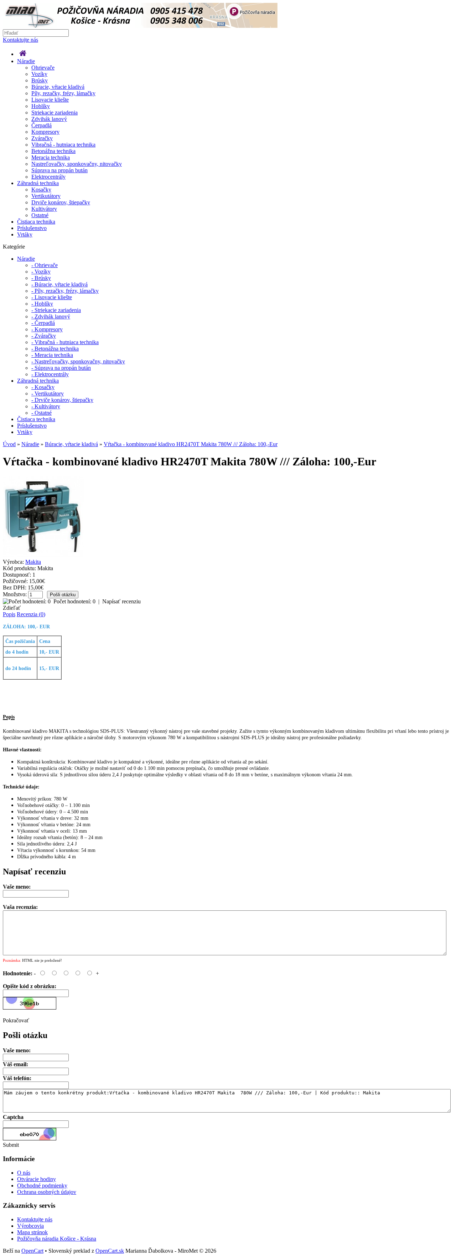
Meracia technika (50, 157)
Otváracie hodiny (36, 1179)
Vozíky (39, 74)
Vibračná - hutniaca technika (63, 145)
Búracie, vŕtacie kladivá (57, 87)
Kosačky (41, 189)
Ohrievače (43, 68)
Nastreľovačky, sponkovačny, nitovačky (76, 164)
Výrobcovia (30, 1226)
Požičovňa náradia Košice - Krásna (56, 1239)
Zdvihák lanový (49, 119)
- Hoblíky (42, 304)
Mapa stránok (32, 1232)
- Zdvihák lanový (50, 316)
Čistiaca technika (36, 222)
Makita (33, 562)
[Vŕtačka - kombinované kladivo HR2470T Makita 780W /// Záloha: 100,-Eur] (43, 555)
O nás (23, 1173)
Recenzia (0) (31, 614)
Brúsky (39, 80)
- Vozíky (41, 272)
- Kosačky (43, 387)
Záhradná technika (38, 183)
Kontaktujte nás (20, 40)
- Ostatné (41, 413)
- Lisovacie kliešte (51, 297)
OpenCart (32, 1251)
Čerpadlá (41, 125)
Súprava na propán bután (59, 170)
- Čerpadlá (43, 323)
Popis (9, 614)
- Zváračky (43, 336)
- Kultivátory (45, 406)
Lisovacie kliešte (50, 100)
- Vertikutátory (47, 393)
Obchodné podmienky (42, 1185)
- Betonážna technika (55, 349)
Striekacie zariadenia (54, 112)
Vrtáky (24, 234)
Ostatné (39, 215)
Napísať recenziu (121, 601)
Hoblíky (40, 106)
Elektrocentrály (48, 177)
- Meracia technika (52, 355)
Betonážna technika (53, 151)
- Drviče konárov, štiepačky (62, 400)
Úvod (9, 444)
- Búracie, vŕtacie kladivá (59, 284)
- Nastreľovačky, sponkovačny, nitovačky (78, 361)
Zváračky (42, 138)
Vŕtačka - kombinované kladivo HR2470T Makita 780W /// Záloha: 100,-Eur (191, 444)
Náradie (26, 61)
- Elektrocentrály (50, 374)
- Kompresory (47, 329)
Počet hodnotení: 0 (74, 601)
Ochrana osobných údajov (46, 1192)
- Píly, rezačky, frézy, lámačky (65, 291)
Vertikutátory (46, 196)
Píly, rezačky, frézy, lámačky (63, 93)
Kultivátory (44, 209)
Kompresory (45, 132)
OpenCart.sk (109, 1251)
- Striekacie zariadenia (56, 310)
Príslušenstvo (32, 228)
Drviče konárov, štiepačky (60, 202)
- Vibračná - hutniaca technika (65, 342)
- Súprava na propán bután (61, 368)
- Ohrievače (44, 265)
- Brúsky (41, 278)
